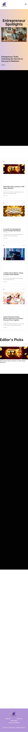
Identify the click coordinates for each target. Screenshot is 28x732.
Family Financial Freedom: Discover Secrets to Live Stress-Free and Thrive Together (13, 318)
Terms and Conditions (14, 722)
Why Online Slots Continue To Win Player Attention (12, 361)
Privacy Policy (14, 720)
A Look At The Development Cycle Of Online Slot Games (12, 229)
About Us (8, 718)
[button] (26, 4)
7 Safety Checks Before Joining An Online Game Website (13, 273)
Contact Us (19, 718)
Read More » (5, 195)
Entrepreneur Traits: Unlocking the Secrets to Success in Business (12, 59)
